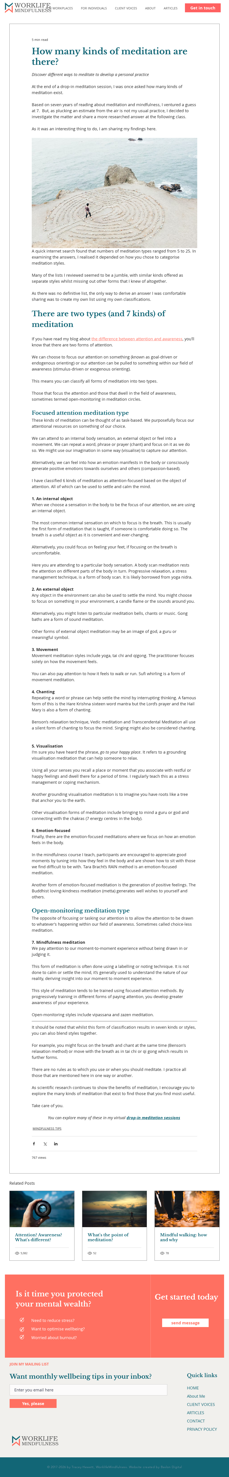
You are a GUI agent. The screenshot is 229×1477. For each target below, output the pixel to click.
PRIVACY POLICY (202, 1429)
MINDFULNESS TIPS (47, 1128)
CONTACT (196, 1421)
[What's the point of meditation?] (114, 1209)
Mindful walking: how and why (183, 1237)
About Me (196, 1396)
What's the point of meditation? (108, 1237)
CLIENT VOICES (201, 1404)
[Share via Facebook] (34, 1144)
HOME (193, 1388)
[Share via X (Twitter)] (45, 1144)
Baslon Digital (171, 1467)
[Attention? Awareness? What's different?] (42, 1209)
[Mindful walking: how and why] (187, 1209)
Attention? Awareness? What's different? (38, 1237)
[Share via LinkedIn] (56, 1144)
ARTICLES (195, 1412)
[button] (63, 8)
